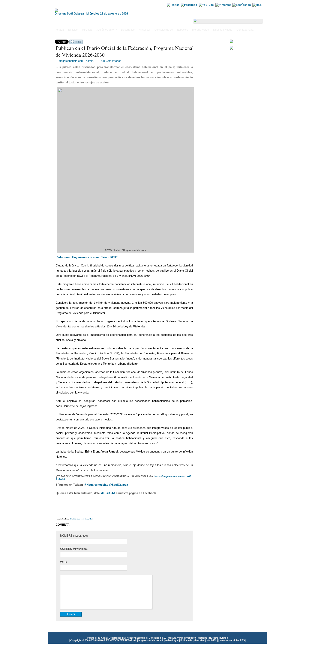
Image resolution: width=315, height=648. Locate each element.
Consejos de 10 (163, 29)
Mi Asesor (144, 29)
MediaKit (212, 640)
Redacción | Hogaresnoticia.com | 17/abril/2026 (87, 257)
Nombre (74, 535)
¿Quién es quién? (106, 29)
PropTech (191, 637)
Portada (59, 29)
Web (63, 562)
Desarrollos (128, 29)
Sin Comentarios (111, 60)
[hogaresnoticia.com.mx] (97, 10)
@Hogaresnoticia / (96, 484)
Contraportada (245, 29)
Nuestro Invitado (222, 29)
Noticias (73, 29)
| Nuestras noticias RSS (231, 640)
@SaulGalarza (118, 484)
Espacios (182, 29)
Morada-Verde (200, 29)
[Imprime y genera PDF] (76, 42)
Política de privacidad (192, 640)
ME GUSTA (108, 493)
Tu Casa (87, 29)
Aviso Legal (172, 640)
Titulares (87, 518)
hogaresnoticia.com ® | (151, 640)
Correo (73, 548)
